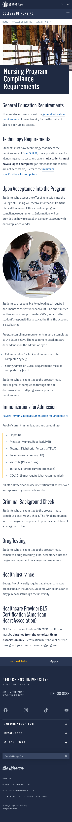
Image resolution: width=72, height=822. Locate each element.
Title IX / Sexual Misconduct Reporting (25, 796)
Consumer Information (16, 784)
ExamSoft (28, 153)
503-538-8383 (59, 694)
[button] (62, 4)
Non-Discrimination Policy (18, 790)
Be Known (13, 768)
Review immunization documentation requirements (34, 416)
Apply (54, 661)
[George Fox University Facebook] (6, 710)
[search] (66, 756)
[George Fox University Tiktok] (46, 710)
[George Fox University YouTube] (66, 710)
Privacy (7, 778)
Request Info (18, 661)
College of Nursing (18, 14)
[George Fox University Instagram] (26, 710)
